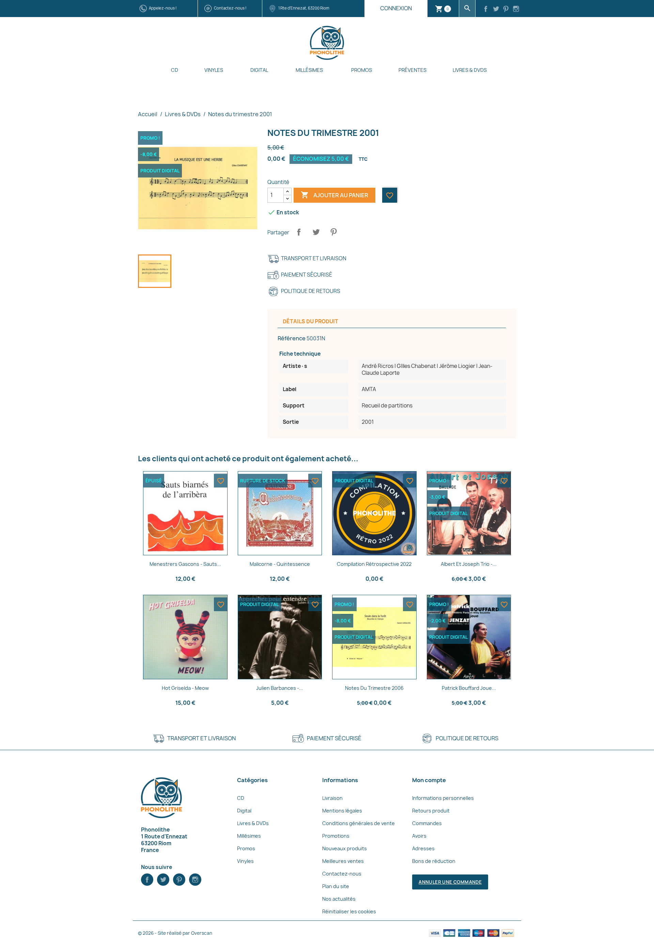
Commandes (427, 823)
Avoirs (419, 836)
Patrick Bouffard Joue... (469, 688)
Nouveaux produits (344, 848)
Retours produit (431, 810)
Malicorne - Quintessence (280, 564)
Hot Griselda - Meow (185, 688)
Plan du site (335, 886)
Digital (259, 70)
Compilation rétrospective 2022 (374, 564)
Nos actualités (339, 899)
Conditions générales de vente (358, 823)
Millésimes (309, 70)
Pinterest (333, 232)
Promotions (335, 836)
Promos (361, 70)
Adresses (423, 848)
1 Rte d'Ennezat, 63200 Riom (303, 8)
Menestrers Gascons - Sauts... (185, 564)
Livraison (332, 798)
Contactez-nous (341, 873)
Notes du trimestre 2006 (374, 688)
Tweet (316, 232)
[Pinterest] (506, 9)
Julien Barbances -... (279, 688)
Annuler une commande (450, 882)
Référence (292, 338)
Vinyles (213, 70)
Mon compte (429, 780)
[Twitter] (496, 9)
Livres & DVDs (470, 70)
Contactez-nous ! (230, 8)
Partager (299, 232)
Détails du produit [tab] (310, 321)
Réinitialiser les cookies (349, 911)
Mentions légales (342, 810)
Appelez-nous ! (163, 8)
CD (174, 70)
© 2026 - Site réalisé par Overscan (175, 933)
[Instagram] (516, 9)
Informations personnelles (443, 798)
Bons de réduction (433, 861)
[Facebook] (486, 9)
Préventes (412, 70)
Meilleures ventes (343, 861)
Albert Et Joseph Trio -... (469, 564)
